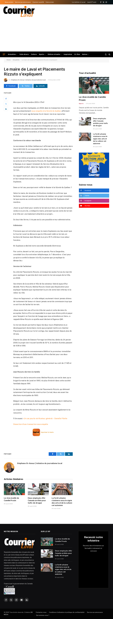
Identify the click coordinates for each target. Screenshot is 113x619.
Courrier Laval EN (38, 2)
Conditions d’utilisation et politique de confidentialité (66, 612)
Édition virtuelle (54, 54)
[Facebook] (6, 99)
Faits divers (24, 54)
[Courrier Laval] (19, 11)
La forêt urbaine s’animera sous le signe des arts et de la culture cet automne (62, 501)
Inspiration (68, 54)
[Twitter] (6, 104)
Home (9, 60)
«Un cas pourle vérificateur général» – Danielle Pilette (45, 418)
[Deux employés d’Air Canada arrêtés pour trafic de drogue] (38, 489)
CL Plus (77, 54)
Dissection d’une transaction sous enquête (30, 424)
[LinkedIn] (6, 109)
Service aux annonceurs (23, 2)
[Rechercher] (109, 54)
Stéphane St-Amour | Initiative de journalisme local (28, 80)
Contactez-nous (41, 612)
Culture (34, 54)
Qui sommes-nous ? (42, 615)
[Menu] (4, 54)
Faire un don (50, 2)
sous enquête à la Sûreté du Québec (46, 111)
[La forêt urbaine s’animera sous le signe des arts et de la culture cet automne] (62, 489)
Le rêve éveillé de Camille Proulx (11, 499)
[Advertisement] (56, 34)
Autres (84, 54)
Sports (41, 54)
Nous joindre (9, 2)
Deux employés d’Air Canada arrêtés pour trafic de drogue (37, 500)
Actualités (12, 54)
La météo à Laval (79, 2)
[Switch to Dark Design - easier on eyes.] (106, 54)
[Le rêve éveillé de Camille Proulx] (14, 489)
